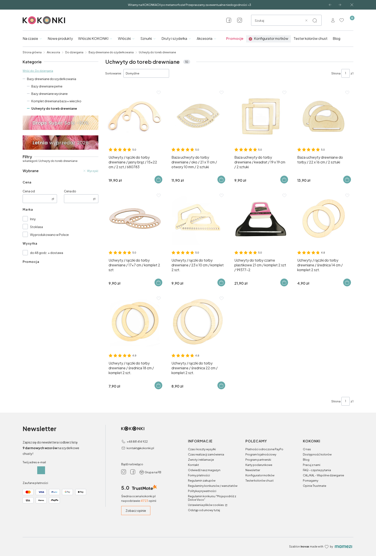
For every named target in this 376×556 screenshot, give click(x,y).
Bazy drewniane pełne (46, 86)
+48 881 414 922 (137, 441)
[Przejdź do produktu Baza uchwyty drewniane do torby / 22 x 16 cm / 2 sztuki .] (323, 116)
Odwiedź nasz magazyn (204, 470)
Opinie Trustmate (314, 485)
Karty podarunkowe (258, 465)
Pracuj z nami (311, 465)
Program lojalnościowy (260, 454)
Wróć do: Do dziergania (38, 70)
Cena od (29, 191)
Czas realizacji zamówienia (206, 454)
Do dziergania (74, 52)
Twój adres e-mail (34, 462)
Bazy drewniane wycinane (49, 94)
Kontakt (193, 465)
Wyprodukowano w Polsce (49, 235)
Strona (336, 73)
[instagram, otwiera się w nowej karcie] (239, 20)
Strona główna (32, 52)
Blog (306, 459)
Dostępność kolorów (317, 454)
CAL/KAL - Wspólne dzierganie (323, 475)
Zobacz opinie (136, 510)
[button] (314, 20)
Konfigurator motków (259, 475)
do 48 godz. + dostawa (46, 253)
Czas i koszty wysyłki (202, 449)
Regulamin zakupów (201, 480)
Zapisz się (41, 470)
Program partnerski (258, 459)
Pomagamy (310, 480)
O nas (307, 449)
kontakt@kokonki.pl (140, 448)
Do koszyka (158, 179)
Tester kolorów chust (259, 480)
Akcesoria (53, 52)
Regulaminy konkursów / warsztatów (212, 485)
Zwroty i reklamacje (201, 459)
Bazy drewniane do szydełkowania (111, 52)
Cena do (70, 191)
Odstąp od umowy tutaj (204, 510)
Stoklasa (36, 227)
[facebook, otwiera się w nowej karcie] (228, 20)
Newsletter (252, 470)
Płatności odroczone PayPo (264, 449)
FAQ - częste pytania (317, 470)
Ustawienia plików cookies (206, 505)
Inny (33, 219)
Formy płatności (199, 475)
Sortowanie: (113, 73)
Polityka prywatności (202, 491)
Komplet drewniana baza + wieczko (56, 101)
